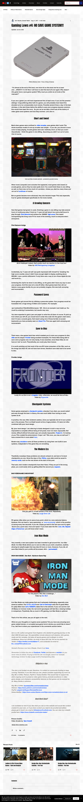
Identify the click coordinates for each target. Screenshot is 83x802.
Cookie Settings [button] (58, 798)
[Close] (81, 798)
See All (78, 744)
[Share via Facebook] (12, 730)
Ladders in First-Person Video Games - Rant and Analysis (13, 764)
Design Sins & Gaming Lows (55, 9)
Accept (76, 798)
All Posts (5, 9)
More (66, 9)
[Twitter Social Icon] (8, 3)
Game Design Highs (40, 9)
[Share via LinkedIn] (20, 730)
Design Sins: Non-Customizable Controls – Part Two (41, 764)
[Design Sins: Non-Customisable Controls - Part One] (67, 753)
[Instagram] (6, 3)
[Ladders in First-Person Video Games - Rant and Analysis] (15, 753)
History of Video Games (16, 9)
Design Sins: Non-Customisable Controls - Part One (67, 764)
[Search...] (81, 3)
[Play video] (41, 245)
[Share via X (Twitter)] (16, 730)
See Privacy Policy (27, 800)
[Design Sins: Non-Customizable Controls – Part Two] (41, 753)
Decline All (68, 798)
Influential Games (29, 9)
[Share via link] (24, 730)
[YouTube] (3, 3)
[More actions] (70, 21)
